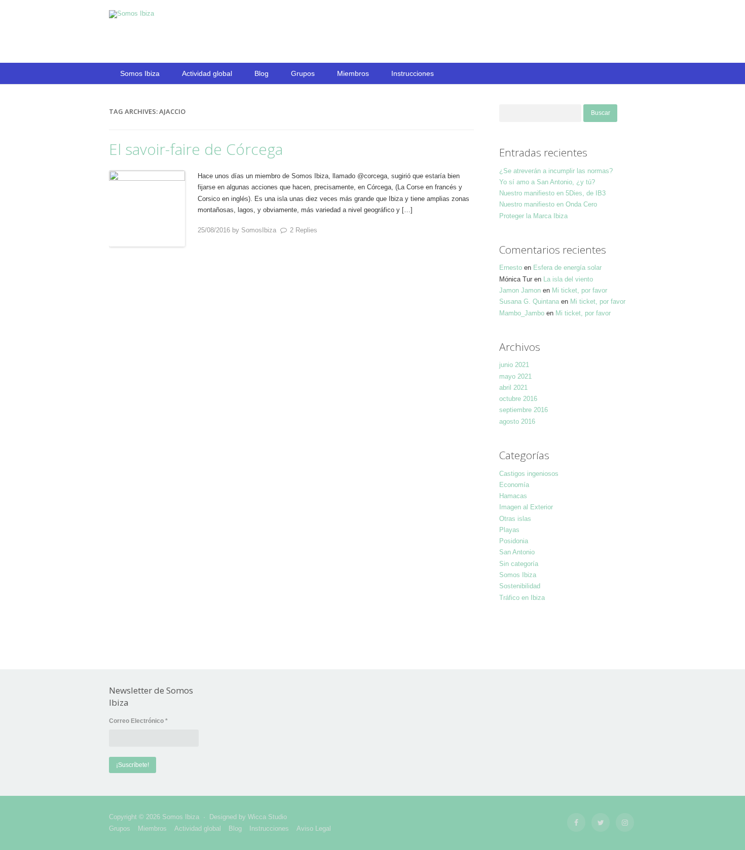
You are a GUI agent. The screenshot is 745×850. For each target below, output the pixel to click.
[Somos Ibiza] (131, 13)
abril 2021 (513, 387)
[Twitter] (600, 822)
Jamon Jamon (520, 290)
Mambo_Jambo (521, 313)
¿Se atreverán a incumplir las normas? (556, 171)
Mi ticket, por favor (579, 290)
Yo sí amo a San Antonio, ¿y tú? (547, 182)
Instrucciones (412, 73)
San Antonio (517, 552)
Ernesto (510, 267)
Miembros (353, 73)
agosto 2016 (517, 421)
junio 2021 (514, 365)
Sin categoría (518, 564)
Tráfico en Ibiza (522, 597)
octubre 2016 (518, 398)
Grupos (303, 73)
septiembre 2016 (523, 410)
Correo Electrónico (138, 720)
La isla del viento (568, 279)
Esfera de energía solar (567, 267)
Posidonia (513, 541)
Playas (509, 530)
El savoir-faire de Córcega (196, 149)
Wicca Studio (267, 817)
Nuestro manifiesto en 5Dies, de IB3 (552, 193)
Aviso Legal (313, 828)
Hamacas (513, 496)
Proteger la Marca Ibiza (533, 216)
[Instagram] (625, 822)
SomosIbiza (258, 230)
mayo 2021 (515, 376)
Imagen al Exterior (526, 507)
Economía (514, 485)
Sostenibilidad (519, 586)
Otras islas (515, 518)
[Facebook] (576, 822)
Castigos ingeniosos (528, 473)
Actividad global (207, 73)
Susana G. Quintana (529, 301)
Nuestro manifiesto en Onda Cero (548, 204)
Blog (261, 73)
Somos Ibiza (140, 73)
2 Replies (303, 230)
